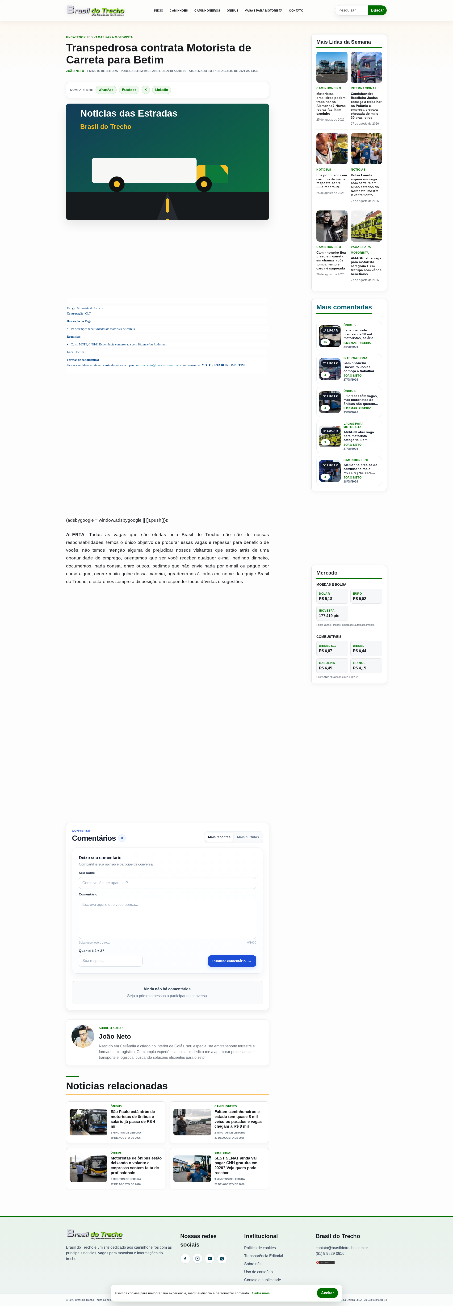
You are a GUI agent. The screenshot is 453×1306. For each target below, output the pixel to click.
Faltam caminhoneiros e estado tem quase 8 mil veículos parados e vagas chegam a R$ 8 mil (238, 1119)
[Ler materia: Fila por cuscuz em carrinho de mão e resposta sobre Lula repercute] (332, 148)
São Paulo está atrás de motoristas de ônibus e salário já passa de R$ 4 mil (133, 1119)
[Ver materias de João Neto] (82, 1042)
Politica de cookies (260, 1248)
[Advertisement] (167, 260)
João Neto (75, 71)
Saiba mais (261, 1293)
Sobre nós (252, 1264)
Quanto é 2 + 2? (91, 951)
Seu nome (87, 873)
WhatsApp (106, 90)
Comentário (88, 894)
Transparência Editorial (263, 1256)
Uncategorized (79, 37)
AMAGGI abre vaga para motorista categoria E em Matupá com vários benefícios (366, 266)
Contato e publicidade (262, 1280)
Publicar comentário (232, 960)
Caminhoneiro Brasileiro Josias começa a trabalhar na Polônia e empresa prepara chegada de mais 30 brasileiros (366, 105)
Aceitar (327, 1293)
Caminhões (179, 10)
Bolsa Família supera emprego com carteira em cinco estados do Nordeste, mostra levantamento (365, 185)
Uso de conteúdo (258, 1272)
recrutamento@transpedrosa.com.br (158, 365)
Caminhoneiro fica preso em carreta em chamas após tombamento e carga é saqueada (331, 260)
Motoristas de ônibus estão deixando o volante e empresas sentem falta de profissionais (136, 1165)
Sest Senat (223, 1152)
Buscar (377, 10)
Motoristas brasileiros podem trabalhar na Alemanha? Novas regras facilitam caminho (331, 103)
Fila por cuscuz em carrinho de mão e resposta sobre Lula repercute (331, 181)
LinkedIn (161, 90)
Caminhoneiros (207, 10)
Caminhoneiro (225, 1106)
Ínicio (158, 10)
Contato (296, 10)
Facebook (129, 90)
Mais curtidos (248, 837)
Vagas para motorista (263, 10)
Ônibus (232, 10)
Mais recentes (219, 837)
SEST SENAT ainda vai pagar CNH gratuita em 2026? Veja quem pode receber (235, 1165)
